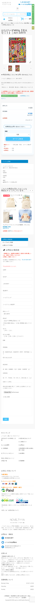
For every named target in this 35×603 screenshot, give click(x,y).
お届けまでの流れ (8, 245)
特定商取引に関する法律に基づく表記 (20, 596)
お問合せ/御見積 (7, 239)
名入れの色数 (6, 334)
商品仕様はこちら (9, 74)
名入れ (4, 328)
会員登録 (10, 20)
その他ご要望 (6, 396)
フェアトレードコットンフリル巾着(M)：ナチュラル (16, 224)
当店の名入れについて (25, 438)
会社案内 (22, 453)
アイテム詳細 (6, 161)
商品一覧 (4, 460)
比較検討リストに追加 (33, 15)
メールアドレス (7, 297)
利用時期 (5, 373)
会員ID (4, 269)
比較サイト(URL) (7, 381)
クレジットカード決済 (9, 481)
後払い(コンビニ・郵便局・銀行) (12, 487)
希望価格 (5, 347)
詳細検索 (22, 460)
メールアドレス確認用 (9, 304)
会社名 (5, 276)
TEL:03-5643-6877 (26, 259)
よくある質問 (5, 445)
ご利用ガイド (23, 441)
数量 (4, 340)
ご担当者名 (6, 283)
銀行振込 (5, 474)
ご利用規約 (5, 448)
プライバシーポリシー (8, 453)
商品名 (5, 318)
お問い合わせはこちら (24, 74)
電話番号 (5, 290)
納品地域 (5, 364)
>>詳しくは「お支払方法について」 (10, 510)
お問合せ (22, 445)
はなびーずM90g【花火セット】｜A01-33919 (14, 31)
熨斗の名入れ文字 (7, 357)
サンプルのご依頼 (8, 242)
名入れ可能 (23, 14)
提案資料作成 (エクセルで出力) (9, 95)
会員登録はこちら (24, 95)
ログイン (10, 17)
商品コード (6, 311)
